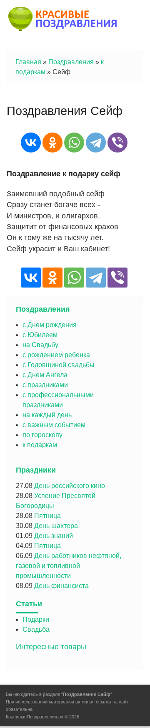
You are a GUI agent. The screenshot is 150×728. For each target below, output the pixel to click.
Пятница (47, 515)
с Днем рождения (49, 324)
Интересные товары (51, 647)
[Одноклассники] (52, 143)
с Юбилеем (40, 334)
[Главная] (63, 20)
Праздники (36, 470)
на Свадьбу (40, 344)
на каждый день (47, 414)
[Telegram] (96, 143)
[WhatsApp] (74, 143)
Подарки (35, 619)
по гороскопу (42, 434)
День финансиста (61, 585)
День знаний (53, 535)
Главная (28, 61)
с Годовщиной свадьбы (58, 364)
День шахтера (56, 525)
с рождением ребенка (56, 354)
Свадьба (36, 629)
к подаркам (39, 444)
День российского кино (69, 485)
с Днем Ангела (45, 374)
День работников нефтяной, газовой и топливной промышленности (68, 565)
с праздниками (45, 384)
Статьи (29, 604)
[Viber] (118, 143)
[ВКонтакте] (31, 143)
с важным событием (53, 424)
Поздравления (71, 61)
